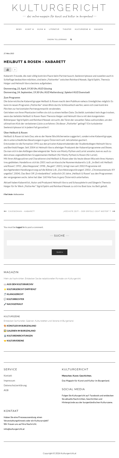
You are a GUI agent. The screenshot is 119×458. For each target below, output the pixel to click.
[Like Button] (7, 69)
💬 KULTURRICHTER (14, 299)
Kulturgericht (59, 7)
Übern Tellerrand (57, 39)
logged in (20, 227)
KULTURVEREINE (15, 340)
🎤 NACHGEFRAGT (13, 304)
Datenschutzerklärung (15, 385)
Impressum (9, 380)
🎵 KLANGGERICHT (13, 294)
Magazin (98, 29)
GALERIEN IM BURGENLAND (21, 330)
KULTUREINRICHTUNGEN (20, 335)
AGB (6, 390)
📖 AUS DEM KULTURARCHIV (18, 284)
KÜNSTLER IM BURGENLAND (21, 325)
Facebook (94, 395)
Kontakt (8, 375)
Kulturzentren (19, 194)
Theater (67, 29)
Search (59, 252)
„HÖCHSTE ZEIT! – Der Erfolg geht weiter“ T (87, 211)
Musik (40, 29)
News (19, 29)
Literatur (54, 29)
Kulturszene (82, 29)
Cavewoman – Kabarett (21, 211)
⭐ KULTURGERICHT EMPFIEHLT (20, 289)
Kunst (28, 29)
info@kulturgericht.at (14, 429)
